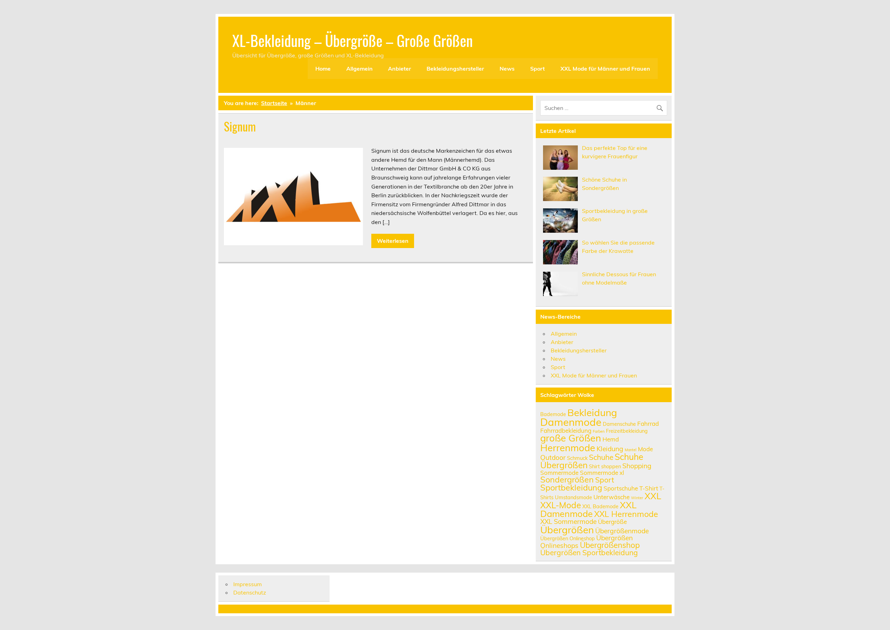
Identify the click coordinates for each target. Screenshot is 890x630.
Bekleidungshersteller (455, 68)
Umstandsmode (573, 497)
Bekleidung (592, 412)
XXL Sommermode (568, 521)
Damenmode (570, 422)
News (507, 68)
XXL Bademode (600, 506)
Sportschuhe (621, 488)
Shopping (637, 466)
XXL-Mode (560, 505)
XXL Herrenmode (626, 514)
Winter (637, 497)
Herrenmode (567, 448)
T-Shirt (648, 488)
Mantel (631, 449)
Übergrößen (567, 530)
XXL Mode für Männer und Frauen (605, 68)
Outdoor (553, 457)
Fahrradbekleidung (565, 430)
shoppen (611, 466)
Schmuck (577, 458)
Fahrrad (648, 423)
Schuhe (601, 457)
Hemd (610, 439)
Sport (537, 68)
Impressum (247, 584)
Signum (240, 126)
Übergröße (612, 521)
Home (323, 68)
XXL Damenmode (588, 509)
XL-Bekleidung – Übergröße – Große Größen (352, 40)
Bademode (553, 414)
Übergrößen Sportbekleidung (589, 552)
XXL (653, 495)
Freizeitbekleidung (627, 431)
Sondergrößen (567, 479)
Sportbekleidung (571, 487)
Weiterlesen (392, 240)
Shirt (594, 466)
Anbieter (399, 68)
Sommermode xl (602, 472)
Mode (645, 449)
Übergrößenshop (610, 545)
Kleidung (610, 449)
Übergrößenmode (622, 531)
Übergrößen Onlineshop (567, 538)
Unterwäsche (611, 497)
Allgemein (359, 68)
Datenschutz (249, 592)
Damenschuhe (619, 424)
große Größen (570, 438)
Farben (599, 431)
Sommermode (559, 472)
